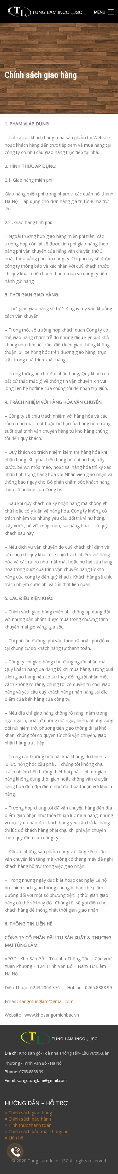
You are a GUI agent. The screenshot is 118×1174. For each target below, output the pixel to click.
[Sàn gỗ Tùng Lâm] (45, 10)
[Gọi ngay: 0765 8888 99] (15, 1152)
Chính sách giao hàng (30, 1113)
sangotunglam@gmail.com (46, 1001)
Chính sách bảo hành (29, 1119)
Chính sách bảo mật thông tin (38, 1131)
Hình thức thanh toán (30, 1125)
